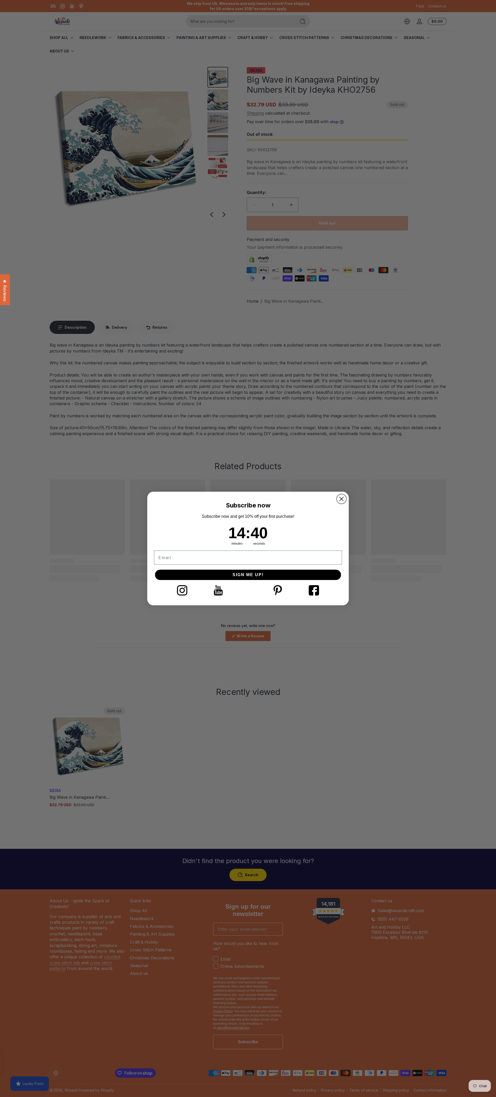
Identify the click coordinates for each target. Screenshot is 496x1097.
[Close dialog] (341, 499)
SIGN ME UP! (248, 575)
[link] (182, 590)
